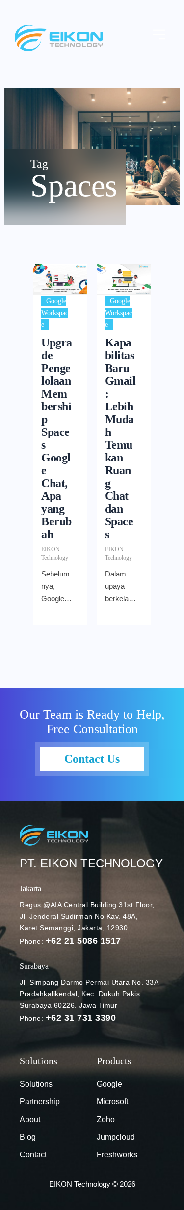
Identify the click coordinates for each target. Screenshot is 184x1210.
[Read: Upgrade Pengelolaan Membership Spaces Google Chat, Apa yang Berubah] (60, 279)
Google (109, 1084)
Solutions (36, 1084)
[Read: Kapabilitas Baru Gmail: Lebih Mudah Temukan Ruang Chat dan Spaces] (124, 279)
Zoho (106, 1119)
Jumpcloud (116, 1137)
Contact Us (92, 758)
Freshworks (117, 1155)
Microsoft (112, 1101)
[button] (159, 35)
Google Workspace (54, 312)
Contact (33, 1155)
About (30, 1119)
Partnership (40, 1101)
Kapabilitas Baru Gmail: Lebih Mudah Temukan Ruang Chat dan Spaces (120, 438)
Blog (28, 1137)
